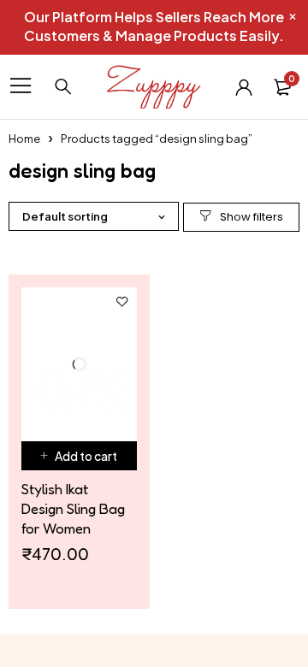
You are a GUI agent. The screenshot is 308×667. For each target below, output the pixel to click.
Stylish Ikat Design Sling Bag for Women (73, 508)
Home (24, 138)
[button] (79, 455)
